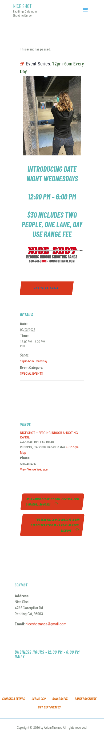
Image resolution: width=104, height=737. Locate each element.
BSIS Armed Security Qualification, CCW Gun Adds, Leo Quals (52, 501)
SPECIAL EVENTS (31, 373)
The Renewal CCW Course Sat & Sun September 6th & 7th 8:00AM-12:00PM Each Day (55, 525)
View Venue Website (33, 469)
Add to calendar (46, 288)
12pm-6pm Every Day (33, 361)
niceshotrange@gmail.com (45, 624)
